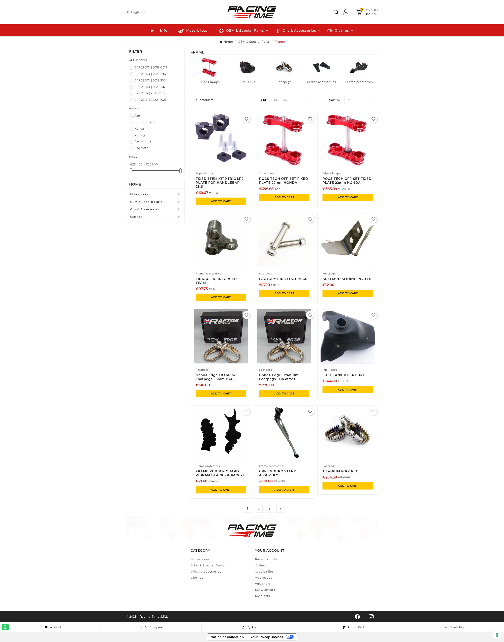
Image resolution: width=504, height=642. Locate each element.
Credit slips (264, 571)
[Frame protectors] (359, 67)
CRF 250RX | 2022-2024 (150, 80)
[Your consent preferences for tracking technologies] (497, 635)
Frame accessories (321, 82)
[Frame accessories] (322, 67)
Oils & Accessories (144, 209)
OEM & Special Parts (146, 202)
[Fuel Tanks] (247, 67)
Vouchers (263, 584)
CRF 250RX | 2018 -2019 (150, 67)
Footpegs (284, 82)
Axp (137, 115)
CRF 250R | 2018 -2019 (149, 93)
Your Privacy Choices (266, 637)
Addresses (263, 577)
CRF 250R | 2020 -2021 (150, 100)
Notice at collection (227, 637)
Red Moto (141, 148)
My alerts (262, 596)
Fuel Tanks (247, 82)
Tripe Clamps (209, 82)
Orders (260, 565)
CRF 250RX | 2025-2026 (150, 87)
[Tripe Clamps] (209, 67)
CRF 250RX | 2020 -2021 (151, 74)
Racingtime (142, 141)
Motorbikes (139, 194)
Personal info (266, 559)
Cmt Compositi (145, 122)
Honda (139, 128)
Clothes (136, 217)
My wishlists (265, 590)
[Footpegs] (284, 67)
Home (135, 184)
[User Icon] (349, 12)
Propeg (139, 135)
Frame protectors (359, 82)
